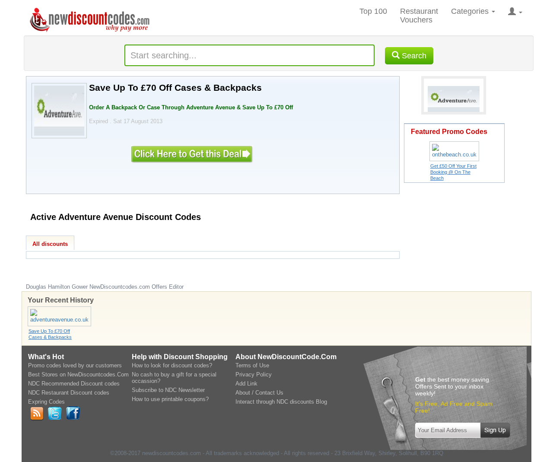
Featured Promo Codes (449, 131)
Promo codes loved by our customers (75, 365)
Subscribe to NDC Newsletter (168, 390)
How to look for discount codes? (172, 365)
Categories (471, 11)
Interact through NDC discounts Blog (281, 401)
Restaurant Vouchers (419, 15)
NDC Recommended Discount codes (74, 383)
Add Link (246, 383)
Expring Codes (46, 401)
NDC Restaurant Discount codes (68, 392)
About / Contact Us (259, 392)
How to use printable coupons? (170, 399)
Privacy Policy (253, 374)
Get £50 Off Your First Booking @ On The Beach (453, 172)
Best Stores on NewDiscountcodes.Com (78, 374)
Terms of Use (252, 365)
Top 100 (373, 11)
